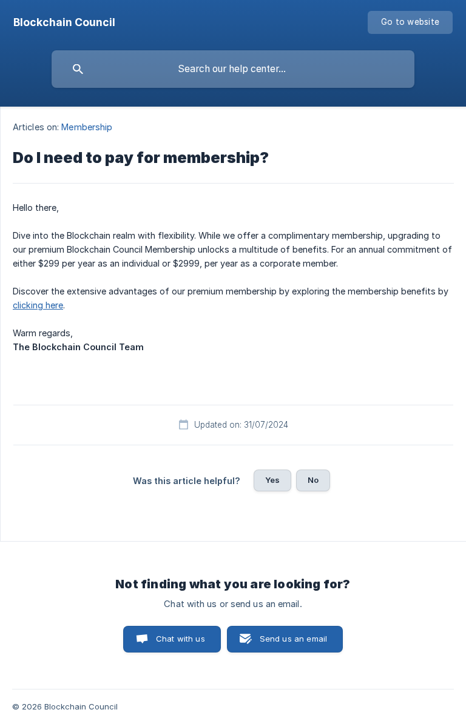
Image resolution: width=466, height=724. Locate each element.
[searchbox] (233, 69)
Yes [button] (272, 480)
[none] (64, 22)
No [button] (313, 480)
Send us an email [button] (293, 638)
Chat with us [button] (180, 638)
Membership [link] (86, 127)
